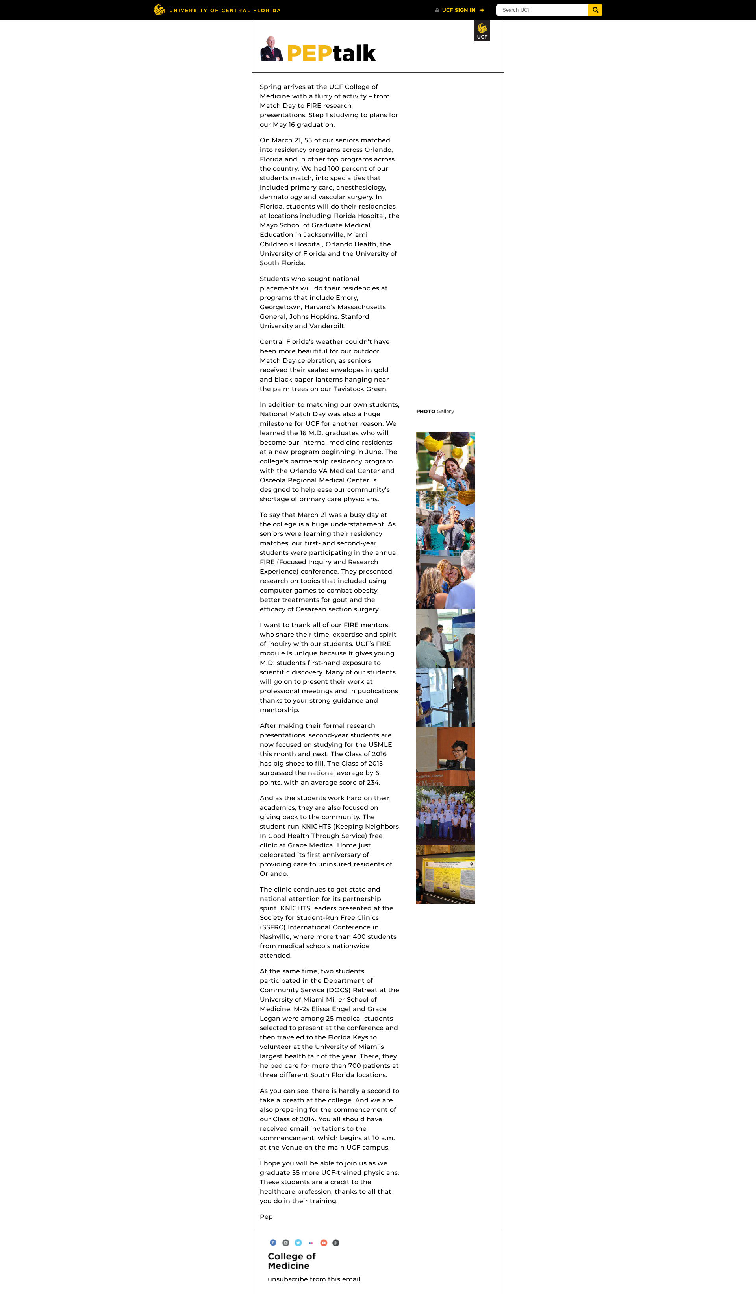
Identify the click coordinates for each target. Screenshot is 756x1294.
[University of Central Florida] (217, 10)
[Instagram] (285, 1242)
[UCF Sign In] (459, 10)
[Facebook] (273, 1242)
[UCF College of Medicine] (382, 1261)
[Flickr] (311, 1242)
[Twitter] (298, 1242)
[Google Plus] (336, 1242)
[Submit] (595, 10)
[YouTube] (323, 1242)
